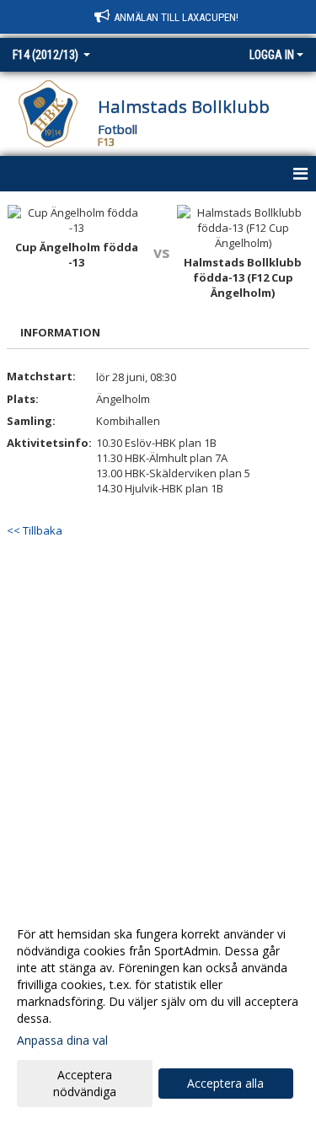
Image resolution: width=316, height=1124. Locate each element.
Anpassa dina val (62, 1040)
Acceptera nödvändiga (84, 1083)
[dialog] (158, 1012)
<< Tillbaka (34, 530)
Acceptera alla (225, 1083)
